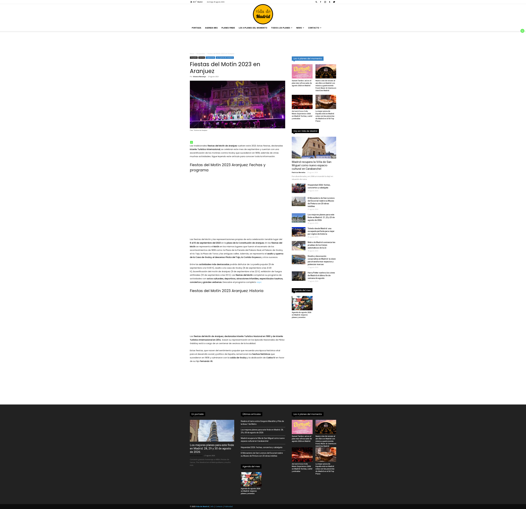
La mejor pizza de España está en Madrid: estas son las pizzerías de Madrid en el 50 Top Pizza (324, 116)
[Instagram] (325, 2)
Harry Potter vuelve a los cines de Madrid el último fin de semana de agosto (321, 275)
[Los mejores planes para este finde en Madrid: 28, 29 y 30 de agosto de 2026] (212, 431)
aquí (259, 282)
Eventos (201, 57)
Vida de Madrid (196, 455)
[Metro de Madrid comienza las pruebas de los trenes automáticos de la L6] (298, 245)
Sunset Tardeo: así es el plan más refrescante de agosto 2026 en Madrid (302, 83)
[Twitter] (334, 2)
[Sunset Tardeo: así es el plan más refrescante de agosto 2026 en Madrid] (302, 71)
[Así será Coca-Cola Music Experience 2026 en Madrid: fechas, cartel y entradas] (302, 102)
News (299, 27)
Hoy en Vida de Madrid (305, 131)
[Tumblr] (330, 2)
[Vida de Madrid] (263, 14)
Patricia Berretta (298, 172)
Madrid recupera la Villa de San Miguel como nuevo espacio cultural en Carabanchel (311, 165)
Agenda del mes (302, 290)
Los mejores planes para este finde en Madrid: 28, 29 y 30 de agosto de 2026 (212, 448)
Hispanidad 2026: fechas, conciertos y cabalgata (261, 447)
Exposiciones (210, 57)
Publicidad (228, 506)
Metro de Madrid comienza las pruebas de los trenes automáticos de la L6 (321, 245)
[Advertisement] (237, 206)
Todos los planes (280, 27)
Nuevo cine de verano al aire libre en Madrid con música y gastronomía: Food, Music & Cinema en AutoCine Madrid (325, 85)
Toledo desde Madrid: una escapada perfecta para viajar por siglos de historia (321, 231)
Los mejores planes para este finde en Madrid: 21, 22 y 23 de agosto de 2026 (321, 217)
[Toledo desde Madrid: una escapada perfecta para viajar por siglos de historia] (298, 232)
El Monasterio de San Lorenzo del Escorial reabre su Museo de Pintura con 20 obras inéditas (262, 454)
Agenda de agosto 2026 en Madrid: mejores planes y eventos (301, 314)
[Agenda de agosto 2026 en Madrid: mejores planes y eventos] (302, 303)
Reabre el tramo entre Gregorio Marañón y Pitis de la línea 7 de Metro (262, 422)
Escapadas (201, 53)
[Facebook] (320, 2)
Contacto (313, 27)
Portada (196, 27)
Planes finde (228, 27)
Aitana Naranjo (199, 76)
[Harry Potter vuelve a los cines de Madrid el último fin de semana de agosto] (298, 276)
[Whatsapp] (191, 142)
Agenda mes (211, 27)
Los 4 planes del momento (253, 27)
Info (212, 506)
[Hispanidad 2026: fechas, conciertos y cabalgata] (298, 188)
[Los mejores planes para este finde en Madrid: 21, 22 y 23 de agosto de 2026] (298, 218)
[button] (316, 2)
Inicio (192, 53)
